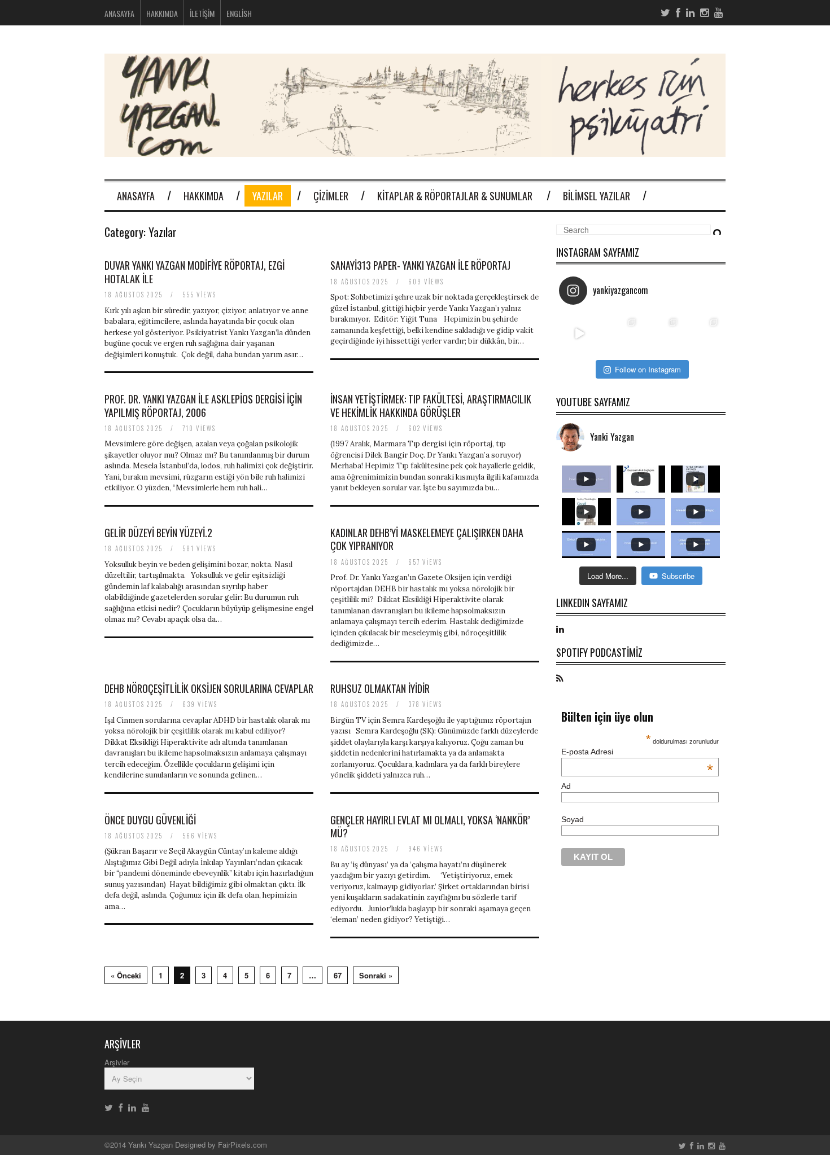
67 (338, 975)
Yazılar (267, 195)
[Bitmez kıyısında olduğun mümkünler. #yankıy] (579, 334)
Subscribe (678, 575)
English (239, 13)
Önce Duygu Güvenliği (150, 820)
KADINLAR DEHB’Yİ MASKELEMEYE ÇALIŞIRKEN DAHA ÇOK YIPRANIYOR (426, 539)
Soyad (572, 819)
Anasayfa (119, 13)
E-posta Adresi (637, 751)
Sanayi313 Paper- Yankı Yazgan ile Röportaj (420, 265)
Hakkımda (162, 13)
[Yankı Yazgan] (415, 149)
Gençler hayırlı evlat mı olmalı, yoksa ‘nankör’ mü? (430, 826)
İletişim (202, 13)
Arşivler (116, 1062)
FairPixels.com (242, 1144)
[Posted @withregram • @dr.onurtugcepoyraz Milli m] (621, 334)
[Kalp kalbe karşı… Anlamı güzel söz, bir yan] (661, 334)
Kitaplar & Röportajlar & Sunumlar (454, 195)
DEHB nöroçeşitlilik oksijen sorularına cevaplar (208, 688)
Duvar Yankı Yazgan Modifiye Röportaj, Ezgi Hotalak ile (194, 272)
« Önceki (126, 975)
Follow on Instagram (648, 369)
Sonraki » (375, 975)
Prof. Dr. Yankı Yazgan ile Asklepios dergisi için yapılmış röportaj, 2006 (203, 405)
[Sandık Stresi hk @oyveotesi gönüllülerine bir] (702, 334)
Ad (566, 786)
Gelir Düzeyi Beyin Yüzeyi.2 (158, 532)
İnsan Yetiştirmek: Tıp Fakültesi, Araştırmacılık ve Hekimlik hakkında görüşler (430, 405)
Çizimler (330, 195)
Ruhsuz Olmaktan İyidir (380, 688)
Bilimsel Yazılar (596, 195)
